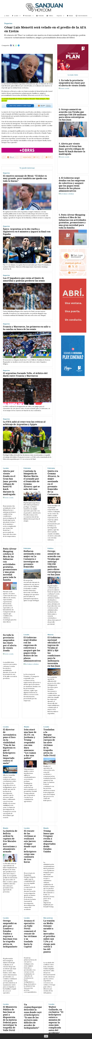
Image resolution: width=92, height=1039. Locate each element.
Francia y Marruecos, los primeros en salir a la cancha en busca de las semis (26, 328)
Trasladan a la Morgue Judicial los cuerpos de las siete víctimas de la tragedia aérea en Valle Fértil (49, 742)
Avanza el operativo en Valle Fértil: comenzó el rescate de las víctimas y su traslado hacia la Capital (30, 933)
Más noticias (48, 918)
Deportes (59, 15)
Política (51, 15)
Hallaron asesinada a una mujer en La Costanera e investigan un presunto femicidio (32, 559)
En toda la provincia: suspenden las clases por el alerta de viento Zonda (9, 642)
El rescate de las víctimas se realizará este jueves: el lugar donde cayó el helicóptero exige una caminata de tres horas (30, 846)
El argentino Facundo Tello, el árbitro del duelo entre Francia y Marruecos (25, 374)
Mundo (71, 15)
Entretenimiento (82, 15)
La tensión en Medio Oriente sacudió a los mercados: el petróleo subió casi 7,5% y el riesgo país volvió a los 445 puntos (49, 936)
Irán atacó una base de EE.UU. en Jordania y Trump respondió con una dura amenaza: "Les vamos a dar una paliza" (30, 743)
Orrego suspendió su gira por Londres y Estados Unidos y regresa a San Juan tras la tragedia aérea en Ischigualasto (10, 933)
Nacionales (28, 15)
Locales (16, 15)
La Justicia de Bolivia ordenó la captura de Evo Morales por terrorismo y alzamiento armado (10, 841)
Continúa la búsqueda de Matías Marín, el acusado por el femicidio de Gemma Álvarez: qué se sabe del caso (32, 480)
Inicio (7, 15)
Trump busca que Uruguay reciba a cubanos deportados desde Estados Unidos (49, 841)
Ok (46, 1036)
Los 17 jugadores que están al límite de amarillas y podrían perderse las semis (24, 279)
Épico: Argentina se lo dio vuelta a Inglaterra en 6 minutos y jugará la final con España (26, 231)
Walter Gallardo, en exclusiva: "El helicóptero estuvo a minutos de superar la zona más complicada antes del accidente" (56, 1019)
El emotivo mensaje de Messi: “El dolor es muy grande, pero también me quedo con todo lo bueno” (25, 178)
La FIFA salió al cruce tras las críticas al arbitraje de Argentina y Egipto (24, 423)
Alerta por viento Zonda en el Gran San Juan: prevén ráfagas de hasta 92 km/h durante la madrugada (10, 483)
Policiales (41, 15)
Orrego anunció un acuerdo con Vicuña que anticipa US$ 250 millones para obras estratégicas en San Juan (54, 563)
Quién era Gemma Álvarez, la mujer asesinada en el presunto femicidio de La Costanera (53, 483)
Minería (50, 635)
